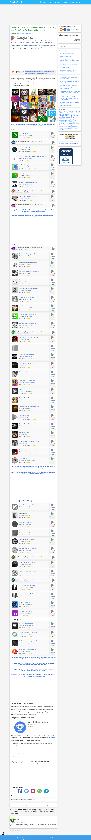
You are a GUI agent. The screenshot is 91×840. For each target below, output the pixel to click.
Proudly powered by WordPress (74, 839)
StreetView (65, 128)
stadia (77, 126)
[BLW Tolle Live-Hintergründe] (15, 651)
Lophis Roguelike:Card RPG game (29, 271)
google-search (74, 116)
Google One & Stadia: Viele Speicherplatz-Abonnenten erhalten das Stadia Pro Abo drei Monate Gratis (32, 805)
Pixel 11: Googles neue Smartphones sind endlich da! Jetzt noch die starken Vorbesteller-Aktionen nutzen (70, 60)
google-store (61, 117)
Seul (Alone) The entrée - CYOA (28, 306)
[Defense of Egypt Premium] (15, 382)
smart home (70, 126)
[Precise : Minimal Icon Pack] (15, 587)
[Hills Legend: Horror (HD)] (15, 365)
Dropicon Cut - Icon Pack (26, 611)
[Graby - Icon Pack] (15, 532)
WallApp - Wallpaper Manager (28, 632)
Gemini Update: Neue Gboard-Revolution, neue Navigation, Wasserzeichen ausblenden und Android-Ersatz (70, 93)
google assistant (68, 117)
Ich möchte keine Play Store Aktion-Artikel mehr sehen (19, 753)
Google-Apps (57, 2)
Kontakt (66, 143)
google (67, 114)
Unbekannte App (24, 415)
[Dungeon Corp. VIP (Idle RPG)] (15, 325)
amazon (65, 111)
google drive (71, 119)
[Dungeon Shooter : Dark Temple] (15, 339)
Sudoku (21, 346)
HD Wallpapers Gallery (26, 623)
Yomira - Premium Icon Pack (27, 562)
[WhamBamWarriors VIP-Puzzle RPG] (15, 443)
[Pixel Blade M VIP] (15, 434)
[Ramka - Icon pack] (15, 604)
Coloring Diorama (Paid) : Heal (28, 262)
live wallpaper (42, 795)
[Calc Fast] (15, 175)
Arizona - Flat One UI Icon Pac (27, 571)
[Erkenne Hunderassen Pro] (15, 198)
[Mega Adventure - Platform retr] (15, 290)
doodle (72, 112)
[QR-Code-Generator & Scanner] (15, 184)
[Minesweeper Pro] (15, 460)
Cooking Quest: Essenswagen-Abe (29, 398)
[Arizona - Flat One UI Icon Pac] (15, 573)
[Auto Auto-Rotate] (15, 135)
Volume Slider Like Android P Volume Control (32, 156)
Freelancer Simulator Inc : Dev (28, 372)
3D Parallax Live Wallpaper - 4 (28, 641)
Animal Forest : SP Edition (26, 297)
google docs (67, 119)
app (13, 795)
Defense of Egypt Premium (27, 380)
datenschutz (64, 112)
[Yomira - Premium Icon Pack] (15, 564)
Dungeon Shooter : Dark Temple (28, 337)
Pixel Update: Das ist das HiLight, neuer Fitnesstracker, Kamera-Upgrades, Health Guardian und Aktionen (68, 87)
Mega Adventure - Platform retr (28, 288)
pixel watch (76, 125)
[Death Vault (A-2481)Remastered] (15, 408)
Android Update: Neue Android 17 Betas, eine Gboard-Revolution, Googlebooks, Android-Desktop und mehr (69, 98)
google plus (74, 122)
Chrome (50, 2)
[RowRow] (15, 281)
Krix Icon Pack (23, 513)
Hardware (65, 2)
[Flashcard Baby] (15, 166)
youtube (62, 129)
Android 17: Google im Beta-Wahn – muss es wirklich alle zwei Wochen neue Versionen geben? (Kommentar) (69, 77)
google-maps (63, 116)
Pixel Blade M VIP (24, 432)
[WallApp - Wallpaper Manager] (15, 634)
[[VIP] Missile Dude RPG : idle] (15, 316)
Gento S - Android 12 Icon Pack (28, 548)
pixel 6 (72, 125)
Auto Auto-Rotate (24, 133)
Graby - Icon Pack (24, 531)
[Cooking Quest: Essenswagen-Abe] (15, 399)
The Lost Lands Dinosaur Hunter (28, 424)
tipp (68, 128)
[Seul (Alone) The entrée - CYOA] (15, 307)
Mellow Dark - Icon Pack (26, 594)
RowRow (21, 280)
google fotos (76, 119)
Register (52, 150)
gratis (28, 795)
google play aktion (23, 795)
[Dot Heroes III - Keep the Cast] (15, 255)
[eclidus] (15, 391)
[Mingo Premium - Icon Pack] (15, 506)
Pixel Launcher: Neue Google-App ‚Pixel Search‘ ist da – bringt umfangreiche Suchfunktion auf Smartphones (68, 72)
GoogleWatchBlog (17, 2)
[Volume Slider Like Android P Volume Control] (15, 158)
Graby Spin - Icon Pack (25, 522)
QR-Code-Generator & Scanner (28, 182)
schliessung (65, 126)
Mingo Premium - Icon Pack (27, 505)
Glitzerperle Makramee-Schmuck (39, 839)
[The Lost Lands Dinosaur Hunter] (15, 425)
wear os (75, 128)
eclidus (21, 389)
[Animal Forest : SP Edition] (15, 299)
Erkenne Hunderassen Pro (27, 196)
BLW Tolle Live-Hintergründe (27, 649)
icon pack (32, 795)
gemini (78, 112)
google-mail (73, 114)
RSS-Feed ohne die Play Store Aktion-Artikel (19, 756)
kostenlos (37, 795)
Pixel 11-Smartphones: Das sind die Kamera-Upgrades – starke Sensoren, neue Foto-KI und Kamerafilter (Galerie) (70, 66)
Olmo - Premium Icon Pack (27, 539)
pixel (69, 125)
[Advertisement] (45, 15)
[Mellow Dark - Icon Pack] (15, 595)
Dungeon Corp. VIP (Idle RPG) (27, 323)
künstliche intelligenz (75, 123)
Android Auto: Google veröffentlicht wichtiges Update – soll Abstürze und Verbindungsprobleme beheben (69, 104)
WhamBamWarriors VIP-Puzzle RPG (29, 441)
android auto (77, 111)
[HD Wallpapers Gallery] (15, 625)
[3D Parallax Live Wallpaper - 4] (15, 642)
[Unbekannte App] (15, 417)
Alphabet (72, 2)
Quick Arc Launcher (25, 147)
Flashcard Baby (23, 165)
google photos (67, 120)
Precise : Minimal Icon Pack (27, 585)
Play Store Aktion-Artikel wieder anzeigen (35, 753)
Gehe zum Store (19, 142)
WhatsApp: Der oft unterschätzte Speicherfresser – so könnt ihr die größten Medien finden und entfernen (69, 55)
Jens (30, 33)
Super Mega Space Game (26, 355)
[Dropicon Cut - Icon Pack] (15, 613)
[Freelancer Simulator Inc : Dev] (15, 373)
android (70, 111)
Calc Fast (21, 173)
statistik (61, 128)
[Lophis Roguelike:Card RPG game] (15, 273)
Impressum (61, 143)
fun (76, 112)
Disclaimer (78, 143)
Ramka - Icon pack (24, 602)
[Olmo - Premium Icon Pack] (15, 541)
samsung (61, 126)
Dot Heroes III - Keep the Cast (27, 254)
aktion (61, 111)
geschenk (17, 795)
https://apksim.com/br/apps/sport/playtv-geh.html (29, 825)
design (68, 112)
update (71, 128)
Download (53, 135)
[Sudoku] (15, 348)
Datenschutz (72, 143)
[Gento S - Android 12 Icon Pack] (15, 550)
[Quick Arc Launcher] (15, 149)
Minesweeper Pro (24, 458)
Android (44, 2)
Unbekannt (27, 417)
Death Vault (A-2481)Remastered (29, 406)
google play (73, 120)
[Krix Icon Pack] (15, 515)
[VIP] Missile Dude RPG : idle (27, 314)
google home (61, 120)
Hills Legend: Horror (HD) (26, 363)
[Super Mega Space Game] (15, 356)
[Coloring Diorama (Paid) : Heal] (15, 264)
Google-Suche (27, 142)
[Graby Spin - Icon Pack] (15, 524)
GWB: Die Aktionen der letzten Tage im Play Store (22, 748)
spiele (47, 795)
